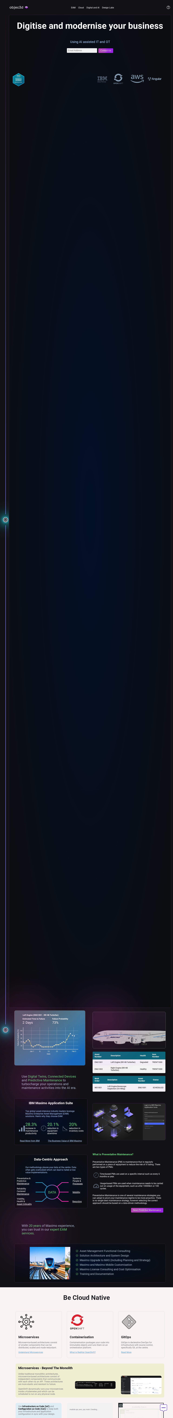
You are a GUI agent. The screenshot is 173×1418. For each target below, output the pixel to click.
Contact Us (105, 50)
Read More (126, 1352)
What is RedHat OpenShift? (83, 1352)
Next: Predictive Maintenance (147, 1210)
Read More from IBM (30, 1141)
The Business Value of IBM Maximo (65, 1141)
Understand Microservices (30, 1352)
